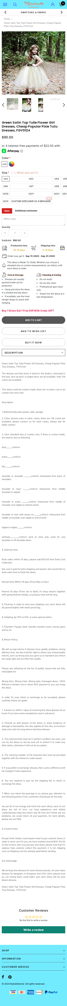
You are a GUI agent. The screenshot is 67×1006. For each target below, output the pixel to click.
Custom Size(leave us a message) (31, 201)
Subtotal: (7, 240)
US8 (56, 186)
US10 (5, 193)
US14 (5, 201)
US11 (31, 193)
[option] (33, 63)
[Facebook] (3, 977)
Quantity (6, 227)
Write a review (33, 930)
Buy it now (33, 342)
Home (7, 18)
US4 (56, 178)
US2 (6, 178)
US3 (31, 178)
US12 (56, 193)
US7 (31, 186)
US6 (5, 186)
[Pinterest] (10, 977)
